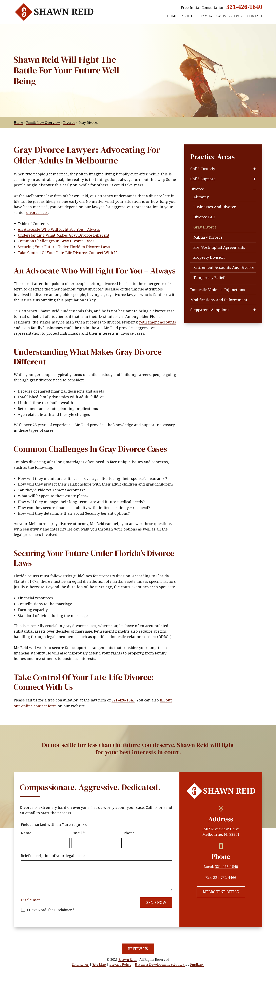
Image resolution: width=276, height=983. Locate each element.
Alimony (201, 196)
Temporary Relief (208, 277)
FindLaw (197, 964)
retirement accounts (157, 322)
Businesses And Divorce (214, 206)
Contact (254, 16)
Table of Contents (33, 223)
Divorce (197, 189)
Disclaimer (30, 900)
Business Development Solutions (160, 964)
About (187, 16)
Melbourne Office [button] (221, 891)
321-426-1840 (244, 7)
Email (78, 832)
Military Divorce (207, 237)
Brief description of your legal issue (53, 855)
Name (26, 832)
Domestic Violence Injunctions (217, 289)
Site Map (99, 964)
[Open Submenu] (254, 169)
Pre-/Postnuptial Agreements (219, 247)
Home (172, 16)
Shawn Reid (127, 959)
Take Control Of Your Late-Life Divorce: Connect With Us (68, 252)
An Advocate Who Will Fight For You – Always (59, 229)
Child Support (202, 178)
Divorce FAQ (204, 217)
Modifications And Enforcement (218, 299)
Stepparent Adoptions (209, 309)
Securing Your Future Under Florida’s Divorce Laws (64, 246)
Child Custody (202, 168)
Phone (129, 832)
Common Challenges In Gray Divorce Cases (56, 240)
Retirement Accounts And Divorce (223, 267)
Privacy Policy (120, 964)
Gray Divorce (205, 227)
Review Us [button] (138, 948)
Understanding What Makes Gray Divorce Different (63, 235)
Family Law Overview (220, 16)
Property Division (209, 257)
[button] (272, 954)
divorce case (37, 212)
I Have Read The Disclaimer (51, 910)
